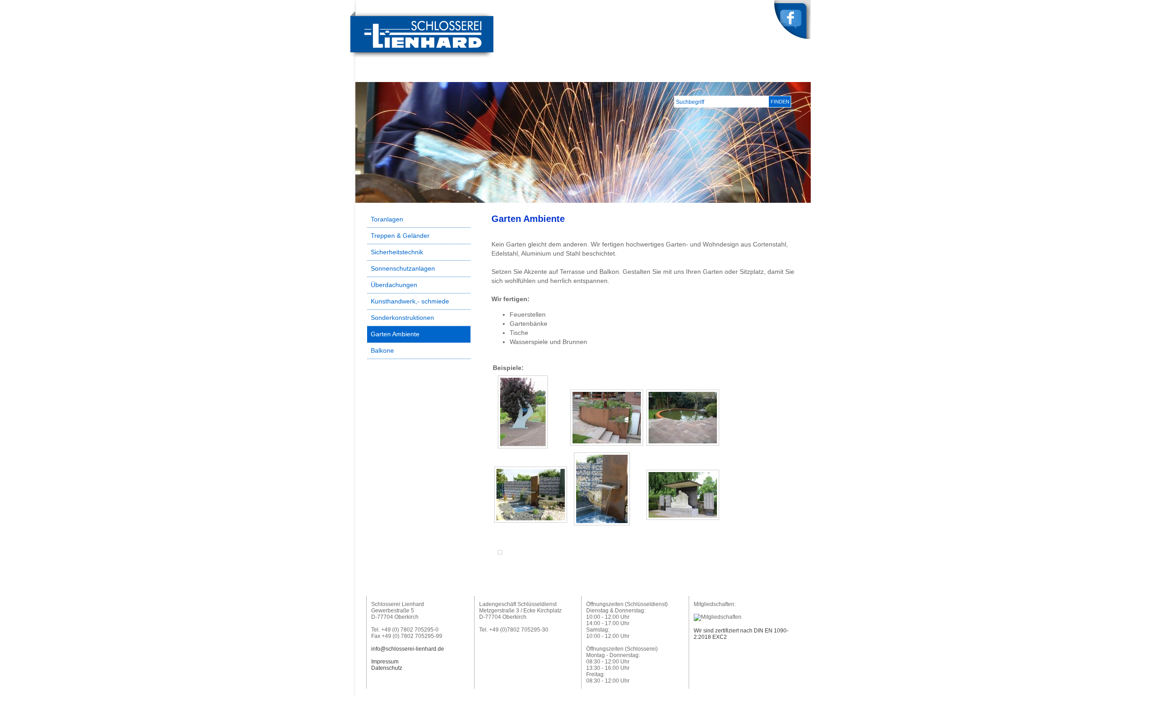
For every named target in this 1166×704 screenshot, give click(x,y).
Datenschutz (386, 668)
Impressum (385, 661)
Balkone (382, 350)
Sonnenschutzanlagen (403, 268)
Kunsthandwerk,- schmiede (410, 301)
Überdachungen (394, 284)
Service (756, 75)
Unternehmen (666, 75)
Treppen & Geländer (400, 235)
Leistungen (716, 75)
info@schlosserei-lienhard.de (407, 649)
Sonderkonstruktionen (402, 317)
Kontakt (792, 75)
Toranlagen (387, 219)
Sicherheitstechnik (397, 252)
